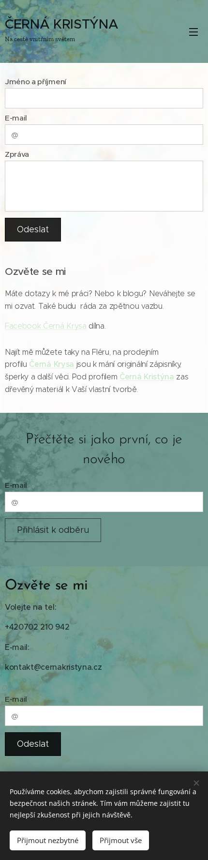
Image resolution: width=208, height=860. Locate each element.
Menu (193, 31)
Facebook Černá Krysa (46, 326)
